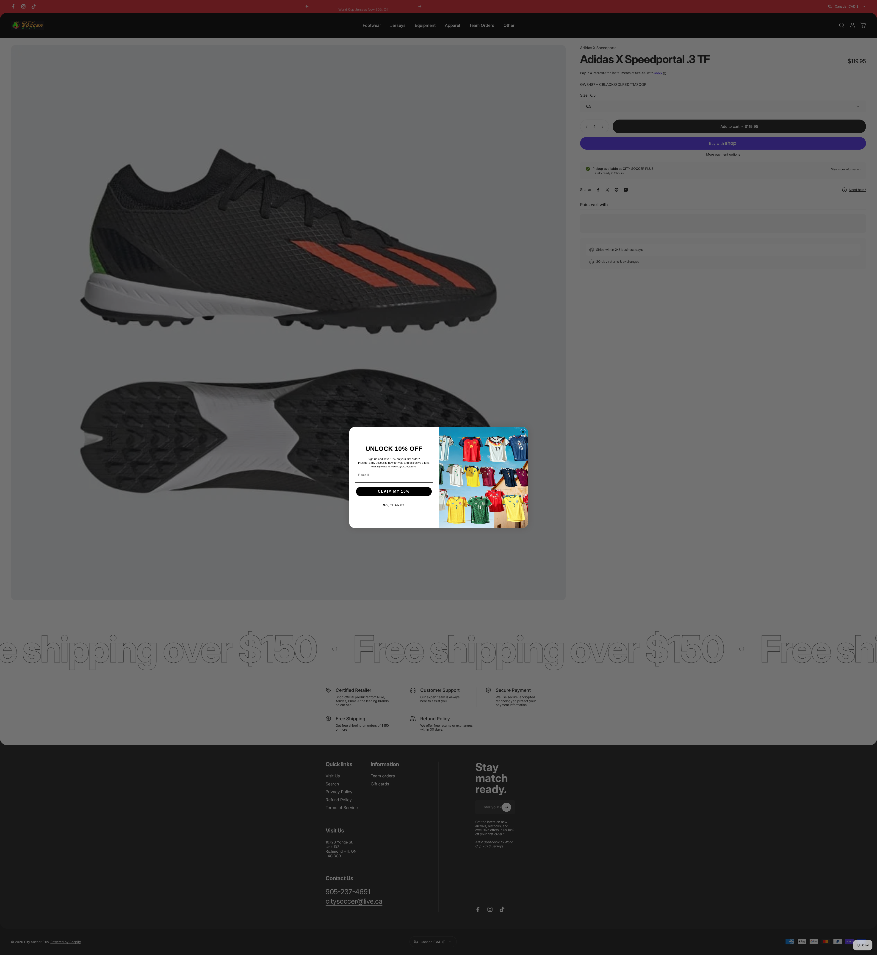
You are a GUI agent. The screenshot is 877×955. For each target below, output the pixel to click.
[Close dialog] (523, 432)
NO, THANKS (394, 505)
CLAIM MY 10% (394, 491)
